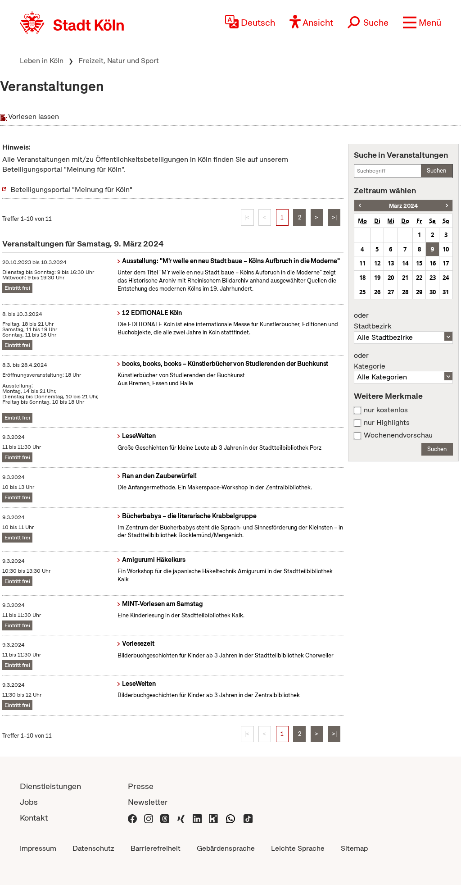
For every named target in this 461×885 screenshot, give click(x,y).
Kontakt (34, 817)
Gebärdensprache (226, 848)
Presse (141, 786)
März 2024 (403, 206)
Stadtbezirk (372, 321)
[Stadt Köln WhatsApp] (230, 818)
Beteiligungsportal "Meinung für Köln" (71, 189)
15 (419, 263)
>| (334, 217)
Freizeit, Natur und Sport (118, 60)
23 (432, 278)
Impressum (38, 848)
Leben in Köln (41, 60)
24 (446, 278)
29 (419, 292)
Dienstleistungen (50, 786)
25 (362, 292)
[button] (422, 22)
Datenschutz (93, 848)
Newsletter (148, 802)
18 (362, 278)
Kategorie (369, 361)
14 (405, 263)
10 (446, 249)
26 (377, 292)
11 (362, 263)
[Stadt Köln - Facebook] (132, 818)
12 (377, 263)
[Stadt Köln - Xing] (180, 818)
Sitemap (354, 848)
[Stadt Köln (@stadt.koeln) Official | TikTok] (248, 818)
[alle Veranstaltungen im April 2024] (446, 205)
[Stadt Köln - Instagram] (148, 818)
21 (405, 278)
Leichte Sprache (298, 848)
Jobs (29, 802)
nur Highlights (387, 422)
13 (391, 263)
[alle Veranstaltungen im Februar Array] (360, 205)
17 (446, 263)
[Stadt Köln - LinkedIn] (197, 818)
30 (432, 292)
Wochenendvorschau (398, 435)
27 (391, 292)
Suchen (436, 170)
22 (419, 278)
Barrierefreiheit (156, 848)
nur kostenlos (386, 410)
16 (432, 263)
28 (405, 292)
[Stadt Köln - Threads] (164, 818)
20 (391, 278)
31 (446, 292)
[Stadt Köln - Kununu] (213, 818)
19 (377, 278)
